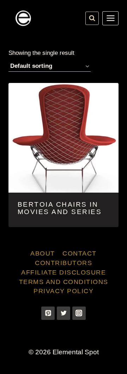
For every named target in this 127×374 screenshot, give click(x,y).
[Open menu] (110, 18)
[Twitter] (63, 313)
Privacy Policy (63, 291)
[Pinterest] (48, 313)
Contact (79, 253)
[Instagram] (79, 313)
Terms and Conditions (63, 281)
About (42, 253)
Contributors (63, 262)
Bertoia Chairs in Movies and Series (60, 208)
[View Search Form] (92, 18)
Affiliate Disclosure (63, 272)
